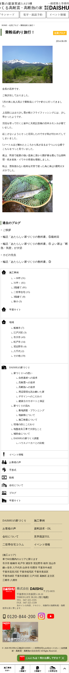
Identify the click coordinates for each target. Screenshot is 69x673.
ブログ (12, 493)
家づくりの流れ (22, 406)
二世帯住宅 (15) (22, 292)
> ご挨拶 (6, 230)
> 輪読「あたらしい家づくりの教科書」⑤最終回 (30, 236)
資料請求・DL (42, 528)
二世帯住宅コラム (13, 544)
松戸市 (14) (19, 342)
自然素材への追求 (28, 378)
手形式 (12, 470)
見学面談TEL (42, 536)
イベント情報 (16, 454)
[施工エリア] (9, 555)
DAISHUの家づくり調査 (26, 438)
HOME (4, 25)
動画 (11, 477)
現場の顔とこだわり (24, 424)
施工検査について (28, 420)
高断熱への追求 (27, 387)
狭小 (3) (18, 301)
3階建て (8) (19, 297)
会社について (16, 485)
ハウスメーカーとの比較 (31, 443)
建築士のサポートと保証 (31, 401)
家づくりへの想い (23, 373)
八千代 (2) (19, 351)
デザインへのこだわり (30, 396)
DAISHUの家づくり (19, 367)
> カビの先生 (8, 254)
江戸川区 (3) (20, 332)
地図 (45, 597)
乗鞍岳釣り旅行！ (20, 32)
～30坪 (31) (19, 278)
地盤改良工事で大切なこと (28, 429)
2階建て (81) (20, 287)
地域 (11, 322)
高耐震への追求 (27, 382)
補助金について (22, 433)
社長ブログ (13, 25)
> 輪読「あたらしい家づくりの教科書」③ (26, 261)
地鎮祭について (27, 415)
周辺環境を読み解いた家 (31, 392)
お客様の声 (15, 462)
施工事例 (14, 272)
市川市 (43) (19, 337)
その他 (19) (19, 356)
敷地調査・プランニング (31, 410)
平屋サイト (15, 309)
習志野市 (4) (20, 346)
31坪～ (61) (19, 283)
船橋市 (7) (19, 328)
